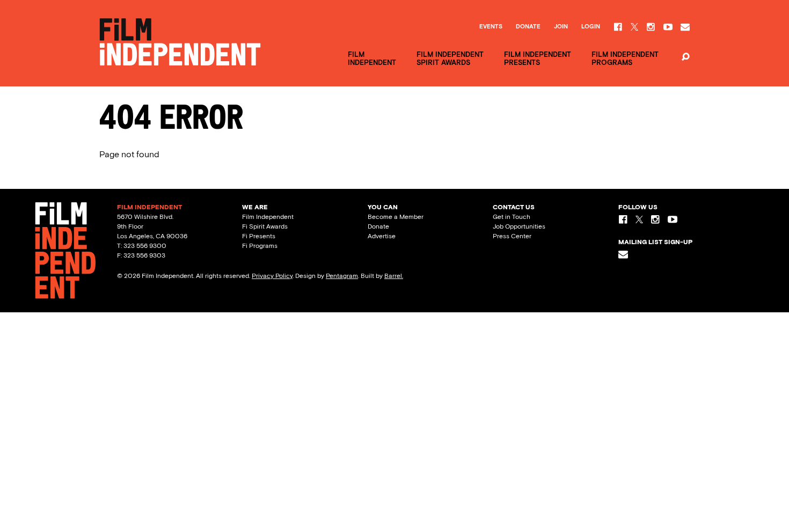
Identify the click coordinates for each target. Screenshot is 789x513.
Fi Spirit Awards (265, 226)
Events (490, 27)
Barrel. (393, 276)
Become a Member (395, 217)
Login (590, 27)
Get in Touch (511, 217)
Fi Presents (258, 236)
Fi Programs (259, 246)
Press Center (512, 236)
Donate (528, 27)
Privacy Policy (272, 276)
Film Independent (268, 217)
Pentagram (342, 276)
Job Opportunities (519, 226)
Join (561, 27)
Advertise (382, 236)
